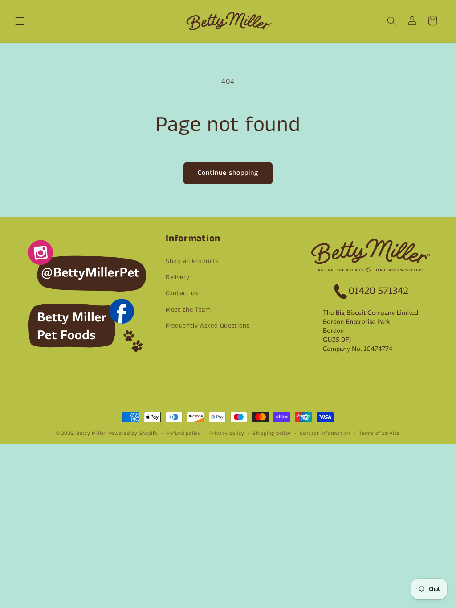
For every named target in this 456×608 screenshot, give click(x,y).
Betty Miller (91, 433)
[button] (19, 21)
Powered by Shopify (133, 433)
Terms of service (379, 433)
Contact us (182, 293)
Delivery (177, 277)
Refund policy (184, 433)
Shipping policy (272, 433)
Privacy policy (226, 433)
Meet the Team (188, 309)
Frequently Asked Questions (207, 325)
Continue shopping (228, 173)
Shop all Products (192, 261)
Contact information (325, 433)
